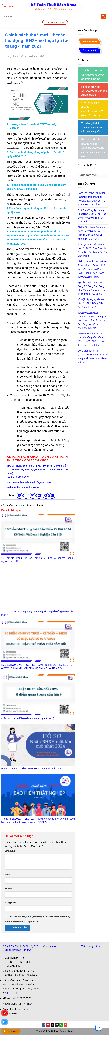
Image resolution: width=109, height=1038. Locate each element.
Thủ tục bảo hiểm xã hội (32, 56)
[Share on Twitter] (33, 496)
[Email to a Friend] (39, 496)
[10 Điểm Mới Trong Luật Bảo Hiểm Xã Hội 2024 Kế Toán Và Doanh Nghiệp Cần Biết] (38, 534)
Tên (7, 874)
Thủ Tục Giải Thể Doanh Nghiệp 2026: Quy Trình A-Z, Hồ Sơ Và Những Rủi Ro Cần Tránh (92, 250)
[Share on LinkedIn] (52, 496)
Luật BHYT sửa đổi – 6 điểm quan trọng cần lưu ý (27, 718)
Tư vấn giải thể (90, 123)
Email (8, 888)
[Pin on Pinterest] (46, 496)
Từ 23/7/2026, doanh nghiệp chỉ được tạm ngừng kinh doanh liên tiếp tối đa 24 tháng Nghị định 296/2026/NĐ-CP (92, 320)
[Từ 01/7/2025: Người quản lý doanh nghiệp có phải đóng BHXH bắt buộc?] (38, 588)
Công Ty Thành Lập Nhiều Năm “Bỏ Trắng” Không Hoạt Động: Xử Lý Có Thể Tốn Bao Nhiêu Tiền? (92, 199)
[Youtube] (48, 1025)
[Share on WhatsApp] (20, 496)
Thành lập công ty (91, 70)
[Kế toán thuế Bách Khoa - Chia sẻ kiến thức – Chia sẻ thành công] (54, 7)
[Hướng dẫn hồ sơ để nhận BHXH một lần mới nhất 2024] (38, 745)
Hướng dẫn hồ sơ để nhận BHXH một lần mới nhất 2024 (31, 768)
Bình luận (10, 851)
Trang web (10, 902)
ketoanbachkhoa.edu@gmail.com (32, 482)
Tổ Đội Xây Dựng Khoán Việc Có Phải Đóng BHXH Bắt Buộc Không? (91, 303)
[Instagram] (57, 1025)
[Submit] (103, 16)
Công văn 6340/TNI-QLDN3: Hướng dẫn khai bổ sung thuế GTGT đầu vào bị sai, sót (93, 356)
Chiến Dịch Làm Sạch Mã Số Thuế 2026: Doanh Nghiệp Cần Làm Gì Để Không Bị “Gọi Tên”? (91, 233)
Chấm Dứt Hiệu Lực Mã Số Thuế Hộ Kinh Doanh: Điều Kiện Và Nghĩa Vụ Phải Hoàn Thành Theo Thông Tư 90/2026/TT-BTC (92, 269)
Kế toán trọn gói (90, 86)
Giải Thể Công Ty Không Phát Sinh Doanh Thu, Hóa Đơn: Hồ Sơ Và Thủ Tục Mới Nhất (92, 216)
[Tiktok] (52, 1025)
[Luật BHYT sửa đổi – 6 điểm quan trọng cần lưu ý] (38, 695)
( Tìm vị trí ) (12, 993)
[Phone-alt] (61, 1025)
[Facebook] (43, 1025)
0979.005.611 (23, 477)
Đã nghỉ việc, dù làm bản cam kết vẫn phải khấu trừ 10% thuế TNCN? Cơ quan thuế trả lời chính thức (92, 339)
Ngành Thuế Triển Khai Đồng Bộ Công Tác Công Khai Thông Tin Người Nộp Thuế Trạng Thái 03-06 (92, 288)
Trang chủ (10, 56)
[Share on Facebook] (26, 496)
